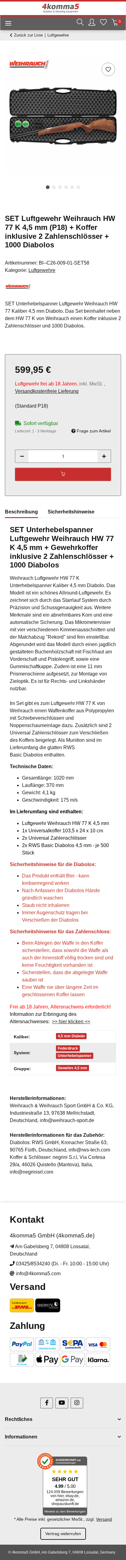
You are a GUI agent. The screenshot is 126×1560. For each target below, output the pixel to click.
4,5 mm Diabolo (71, 1036)
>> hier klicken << (71, 1021)
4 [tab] (66, 187)
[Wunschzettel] (103, 23)
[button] (80, 23)
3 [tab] (60, 187)
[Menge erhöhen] (104, 456)
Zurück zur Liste (28, 35)
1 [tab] (48, 187)
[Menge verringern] (22, 456)
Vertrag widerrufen (63, 1533)
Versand (104, 1519)
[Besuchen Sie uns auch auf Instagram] (77, 1403)
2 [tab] (54, 187)
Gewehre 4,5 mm (72, 1068)
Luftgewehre (41, 270)
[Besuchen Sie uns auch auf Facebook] (46, 1403)
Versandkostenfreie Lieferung (47, 391)
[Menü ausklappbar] (5, 24)
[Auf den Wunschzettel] (108, 69)
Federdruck (68, 1048)
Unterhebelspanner (74, 1056)
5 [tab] (72, 187)
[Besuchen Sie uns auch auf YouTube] (61, 1403)
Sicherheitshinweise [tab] (71, 511)
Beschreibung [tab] (21, 511)
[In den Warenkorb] (10, 54)
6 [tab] (78, 187)
